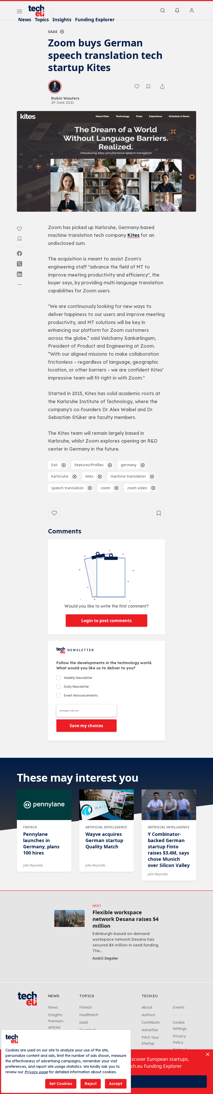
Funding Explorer (95, 19)
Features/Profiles (89, 464)
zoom (105, 487)
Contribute (150, 1022)
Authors (148, 1015)
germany (128, 464)
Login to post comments (106, 620)
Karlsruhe (59, 476)
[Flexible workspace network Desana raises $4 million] (69, 918)
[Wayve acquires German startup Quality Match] (106, 804)
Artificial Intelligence (106, 827)
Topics (42, 19)
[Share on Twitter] (19, 263)
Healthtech (88, 1015)
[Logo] (38, 11)
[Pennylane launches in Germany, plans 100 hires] (44, 804)
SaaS (52, 31)
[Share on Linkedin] (19, 274)
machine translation (128, 476)
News (24, 19)
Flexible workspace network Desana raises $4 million (125, 919)
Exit (54, 464)
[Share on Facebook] (19, 253)
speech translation (67, 487)
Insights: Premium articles (55, 1021)
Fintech (30, 827)
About (147, 1007)
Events (178, 1007)
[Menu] (19, 12)
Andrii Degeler (105, 958)
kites (89, 476)
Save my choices (86, 725)
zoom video (137, 487)
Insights (61, 19)
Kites (133, 235)
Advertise (150, 1030)
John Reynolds (33, 865)
